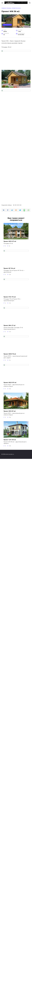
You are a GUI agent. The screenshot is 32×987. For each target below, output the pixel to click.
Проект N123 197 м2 (10, 382)
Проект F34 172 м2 (10, 297)
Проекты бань (7, 24)
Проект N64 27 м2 (9, 325)
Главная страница (6, 8)
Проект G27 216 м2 (10, 439)
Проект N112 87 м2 (10, 411)
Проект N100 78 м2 (10, 354)
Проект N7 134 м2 (9, 268)
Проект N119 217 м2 (10, 241)
